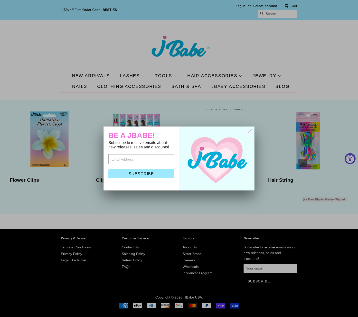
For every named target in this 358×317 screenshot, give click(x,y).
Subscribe (141, 174)
